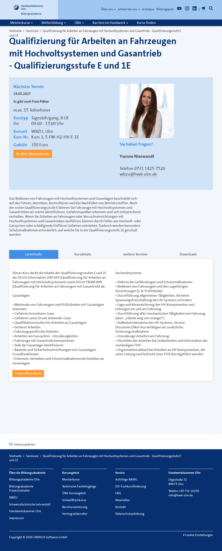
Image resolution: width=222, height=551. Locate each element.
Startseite (15, 31)
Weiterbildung (52, 22)
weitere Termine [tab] (135, 254)
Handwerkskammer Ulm (25, 511)
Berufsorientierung (74, 507)
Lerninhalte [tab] (33, 254)
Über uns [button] (107, 9)
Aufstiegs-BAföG (126, 479)
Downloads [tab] (188, 254)
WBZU (13, 497)
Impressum (16, 518)
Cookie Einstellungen (198, 535)
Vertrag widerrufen (74, 514)
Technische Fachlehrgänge (79, 486)
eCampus (148, 9)
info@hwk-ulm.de (180, 495)
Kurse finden (146, 22)
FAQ (118, 493)
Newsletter (122, 500)
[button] (211, 9)
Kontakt (120, 507)
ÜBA (78, 22)
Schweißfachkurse (74, 500)
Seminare (32, 31)
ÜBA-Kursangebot (74, 493)
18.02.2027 (22, 94)
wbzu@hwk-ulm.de (138, 174)
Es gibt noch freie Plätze (31, 101)
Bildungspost (165, 9)
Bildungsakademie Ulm (24, 479)
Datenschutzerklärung (129, 514)
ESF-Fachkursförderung (130, 486)
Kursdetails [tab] (82, 254)
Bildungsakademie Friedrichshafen (21, 488)
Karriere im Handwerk (109, 22)
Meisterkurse (20, 22)
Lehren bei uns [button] (128, 9)
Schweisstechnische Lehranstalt (30, 504)
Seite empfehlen (24, 444)
